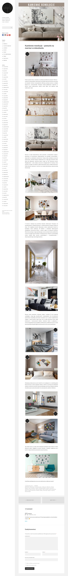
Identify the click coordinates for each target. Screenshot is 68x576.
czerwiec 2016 (5, 184)
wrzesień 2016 (5, 178)
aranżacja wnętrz (39, 486)
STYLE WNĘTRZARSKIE (7, 54)
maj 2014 (4, 201)
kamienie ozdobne (43, 488)
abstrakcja (27, 486)
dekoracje (49, 486)
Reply (26, 521)
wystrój (53, 490)
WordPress (7, 212)
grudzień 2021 (5, 83)
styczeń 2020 (5, 95)
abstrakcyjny (32, 486)
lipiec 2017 (5, 157)
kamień (37, 488)
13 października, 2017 (29, 485)
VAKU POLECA (5, 58)
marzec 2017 (5, 166)
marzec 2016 (5, 191)
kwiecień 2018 (5, 139)
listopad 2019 (5, 99)
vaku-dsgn (45, 490)
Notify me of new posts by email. (31, 565)
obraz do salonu (32, 489)
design (53, 486)
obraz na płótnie (46, 489)
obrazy (26, 490)
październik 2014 (6, 195)
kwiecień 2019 (5, 114)
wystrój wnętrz (28, 491)
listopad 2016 (5, 174)
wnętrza (49, 490)
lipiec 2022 (5, 70)
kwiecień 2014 (5, 203)
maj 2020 (4, 93)
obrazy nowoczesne (32, 490)
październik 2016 (6, 176)
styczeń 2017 (5, 170)
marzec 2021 (5, 89)
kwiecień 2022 (5, 77)
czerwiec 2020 (5, 91)
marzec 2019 (5, 116)
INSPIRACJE (5, 43)
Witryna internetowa (29, 557)
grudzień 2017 (5, 147)
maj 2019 (4, 112)
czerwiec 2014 (5, 199)
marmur (48, 488)
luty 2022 (4, 79)
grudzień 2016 (5, 172)
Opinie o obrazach (6, 20)
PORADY (4, 52)
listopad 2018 (5, 124)
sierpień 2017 (5, 155)
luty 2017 (4, 168)
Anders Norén (7, 213)
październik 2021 (6, 87)
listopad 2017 (5, 149)
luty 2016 (4, 193)
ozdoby (41, 490)
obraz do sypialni (39, 489)
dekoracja (44, 486)
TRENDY (4, 56)
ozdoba (38, 490)
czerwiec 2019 (5, 110)
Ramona (30, 513)
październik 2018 (6, 126)
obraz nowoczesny (53, 489)
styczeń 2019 (5, 120)
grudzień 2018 (5, 122)
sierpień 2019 (5, 106)
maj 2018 (4, 137)
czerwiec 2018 (5, 135)
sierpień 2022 (5, 68)
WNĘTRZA (5, 60)
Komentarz (27, 536)
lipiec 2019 (5, 108)
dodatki (26, 488)
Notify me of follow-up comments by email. (32, 563)
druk (30, 488)
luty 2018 (4, 143)
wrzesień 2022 (5, 66)
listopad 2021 (5, 85)
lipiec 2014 (5, 197)
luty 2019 (4, 118)
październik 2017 (6, 151)
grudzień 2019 (5, 97)
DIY (4, 41)
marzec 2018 (5, 141)
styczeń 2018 (5, 145)
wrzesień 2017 (5, 153)
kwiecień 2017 (5, 164)
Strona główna (5, 17)
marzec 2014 (5, 205)
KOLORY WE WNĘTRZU (7, 45)
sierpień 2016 (5, 180)
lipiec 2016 (5, 182)
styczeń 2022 (5, 81)
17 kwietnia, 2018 (32, 514)
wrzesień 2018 (5, 128)
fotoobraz (33, 488)
